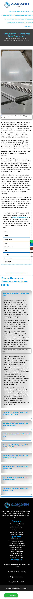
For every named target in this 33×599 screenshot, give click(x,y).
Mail (31, 244)
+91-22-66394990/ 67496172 (16, 572)
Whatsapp (31, 241)
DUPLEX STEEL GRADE (13, 23)
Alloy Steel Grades (16, 530)
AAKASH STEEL (13, 11)
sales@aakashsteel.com (16, 577)
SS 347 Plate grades (16, 555)
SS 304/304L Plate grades (16, 545)
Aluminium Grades (16, 526)
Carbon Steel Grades (16, 528)
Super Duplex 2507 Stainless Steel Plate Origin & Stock (15, 467)
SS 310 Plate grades (16, 553)
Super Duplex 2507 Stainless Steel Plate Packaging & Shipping (15, 457)
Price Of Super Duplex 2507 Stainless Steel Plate (16, 435)
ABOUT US (21, 11)
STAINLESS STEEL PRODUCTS (10, 15)
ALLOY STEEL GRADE (27, 19)
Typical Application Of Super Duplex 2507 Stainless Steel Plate (15, 446)
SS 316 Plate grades (16, 547)
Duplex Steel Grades (16, 532)
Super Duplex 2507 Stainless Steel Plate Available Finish (15, 489)
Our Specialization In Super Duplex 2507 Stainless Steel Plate (15, 478)
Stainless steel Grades (16, 524)
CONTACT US (28, 27)
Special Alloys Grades (16, 534)
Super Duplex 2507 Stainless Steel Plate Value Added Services (15, 424)
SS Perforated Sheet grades (16, 543)
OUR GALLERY (29, 11)
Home (24, 39)
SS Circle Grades (16, 539)
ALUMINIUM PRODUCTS (26, 15)
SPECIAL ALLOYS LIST (26, 23)
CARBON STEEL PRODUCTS (12, 19)
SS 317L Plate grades (16, 551)
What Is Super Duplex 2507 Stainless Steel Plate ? (16, 294)
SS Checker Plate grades (16, 541)
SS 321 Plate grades (17, 549)
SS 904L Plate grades (16, 557)
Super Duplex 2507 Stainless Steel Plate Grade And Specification (15, 413)
